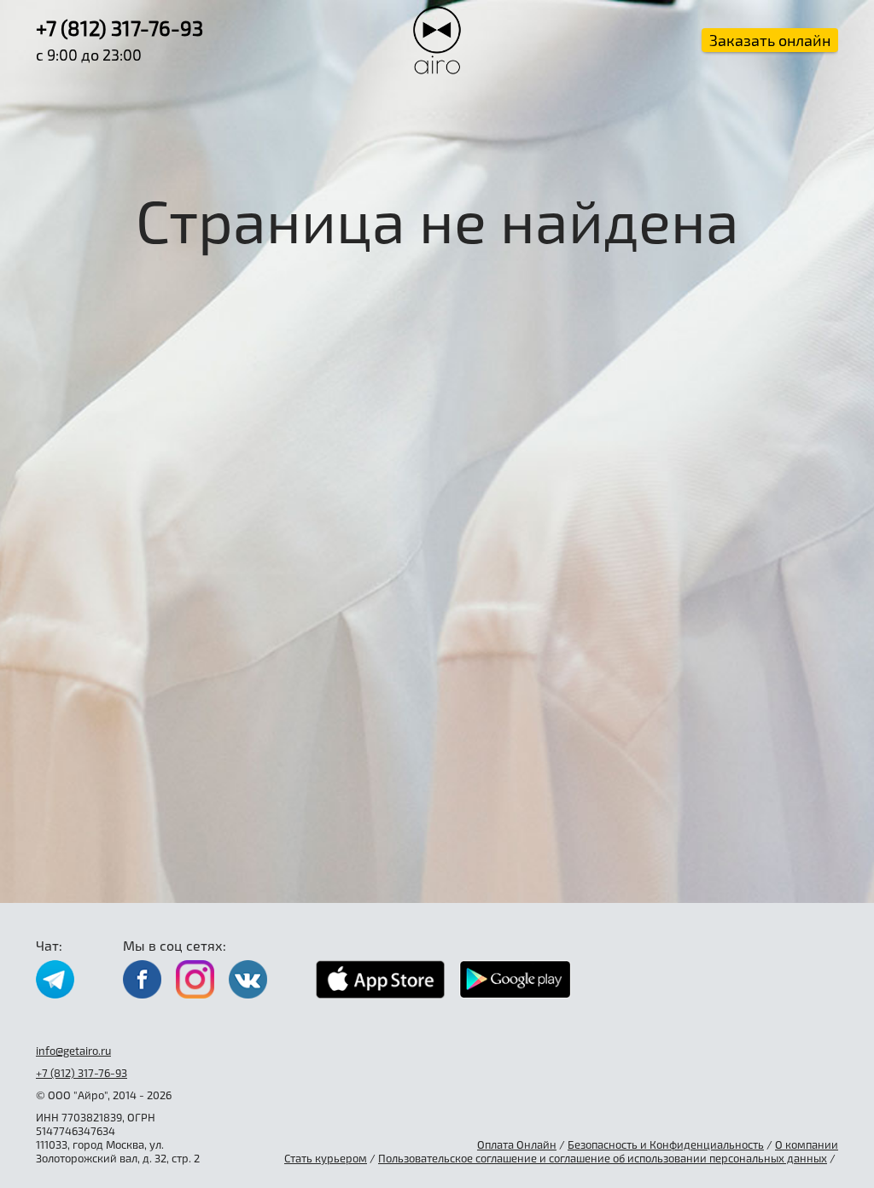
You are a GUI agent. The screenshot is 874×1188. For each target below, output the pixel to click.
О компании (806, 1144)
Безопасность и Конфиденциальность (666, 1144)
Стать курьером (325, 1158)
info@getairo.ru (73, 1050)
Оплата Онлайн (516, 1144)
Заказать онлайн (769, 40)
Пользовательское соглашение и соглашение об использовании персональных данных (602, 1158)
